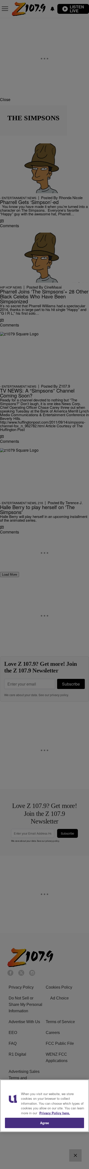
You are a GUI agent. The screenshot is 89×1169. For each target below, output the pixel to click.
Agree (44, 1122)
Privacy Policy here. (54, 1113)
